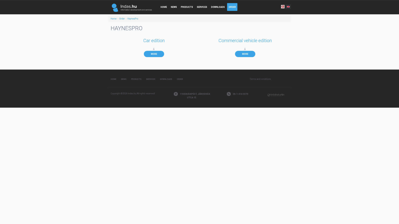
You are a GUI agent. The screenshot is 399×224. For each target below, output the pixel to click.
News (174, 7)
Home (164, 7)
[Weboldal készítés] (275, 94)
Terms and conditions (260, 79)
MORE (154, 54)
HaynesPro (132, 18)
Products (187, 7)
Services (202, 7)
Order (232, 7)
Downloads (218, 7)
